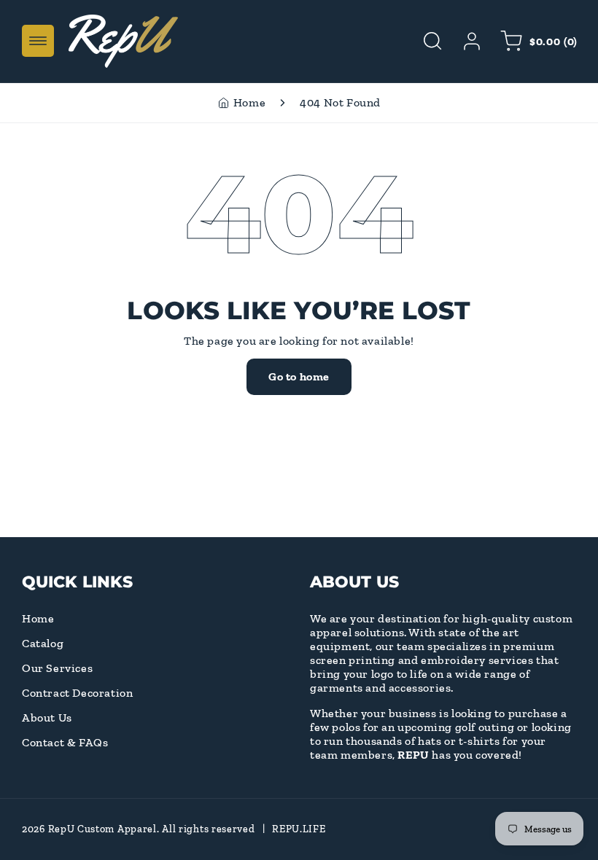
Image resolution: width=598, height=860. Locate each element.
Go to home (299, 376)
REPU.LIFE (298, 829)
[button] (38, 41)
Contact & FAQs (65, 742)
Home (249, 102)
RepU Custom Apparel (102, 829)
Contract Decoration (77, 693)
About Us (47, 717)
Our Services (57, 668)
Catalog (42, 643)
